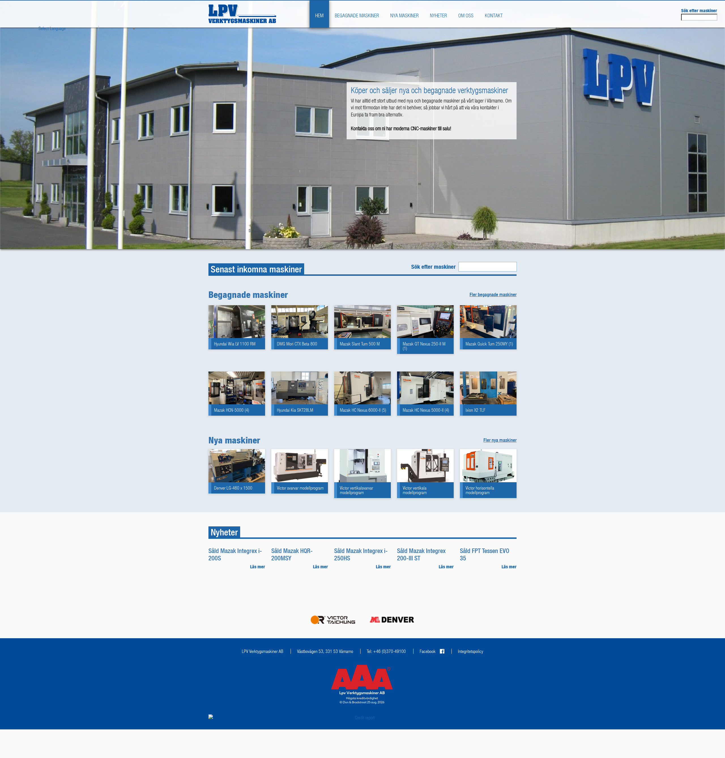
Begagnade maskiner (357, 15)
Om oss (466, 15)
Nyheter (438, 15)
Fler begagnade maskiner (493, 294)
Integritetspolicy (470, 651)
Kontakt (494, 15)
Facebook (428, 651)
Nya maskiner (404, 15)
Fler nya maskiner (500, 440)
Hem (319, 15)
